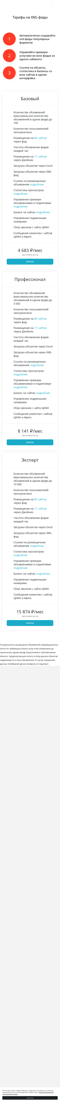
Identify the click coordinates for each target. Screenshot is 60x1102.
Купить (30, 261)
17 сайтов (40, 156)
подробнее (37, 184)
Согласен (30, 1098)
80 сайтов (40, 138)
